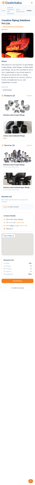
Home (3, 10)
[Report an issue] (30, 481)
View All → (30, 95)
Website (8, 229)
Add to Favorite (19, 288)
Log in (5, 207)
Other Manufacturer (20, 10)
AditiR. (6, 29)
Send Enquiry (17, 281)
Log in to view (20, 222)
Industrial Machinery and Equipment (10, 10)
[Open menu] (31, 2)
